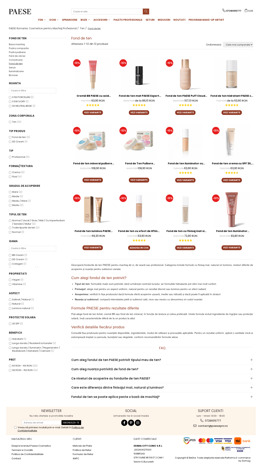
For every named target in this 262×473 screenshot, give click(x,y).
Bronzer (13, 75)
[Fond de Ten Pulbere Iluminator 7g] (139, 142)
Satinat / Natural (21, 299)
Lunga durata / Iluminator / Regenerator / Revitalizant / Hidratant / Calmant (36, 349)
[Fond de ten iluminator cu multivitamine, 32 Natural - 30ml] (185, 142)
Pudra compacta (19, 48)
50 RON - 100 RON (22, 365)
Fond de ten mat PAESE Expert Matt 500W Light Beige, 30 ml (139, 96)
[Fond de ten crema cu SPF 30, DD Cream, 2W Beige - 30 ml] (231, 142)
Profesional (18, 157)
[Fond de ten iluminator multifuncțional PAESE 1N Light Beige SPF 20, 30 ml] (231, 209)
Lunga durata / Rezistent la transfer (32, 343)
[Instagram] (138, 423)
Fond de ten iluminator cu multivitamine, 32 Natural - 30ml (185, 163)
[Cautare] (146, 11)
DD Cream (18, 141)
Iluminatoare (16, 71)
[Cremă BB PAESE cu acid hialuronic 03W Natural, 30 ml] (92, 74)
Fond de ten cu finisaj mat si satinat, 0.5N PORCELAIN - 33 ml (185, 231)
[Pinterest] (131, 423)
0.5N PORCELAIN (21, 97)
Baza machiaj (17, 44)
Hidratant (17, 339)
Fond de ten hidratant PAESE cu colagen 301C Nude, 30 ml (231, 96)
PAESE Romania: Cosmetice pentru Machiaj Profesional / (44, 28)
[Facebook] (124, 423)
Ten (14, 121)
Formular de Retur (83, 454)
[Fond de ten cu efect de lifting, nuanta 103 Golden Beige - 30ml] (139, 209)
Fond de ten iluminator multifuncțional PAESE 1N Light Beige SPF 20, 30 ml (232, 231)
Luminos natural (21, 308)
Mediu (15, 205)
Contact (16, 458)
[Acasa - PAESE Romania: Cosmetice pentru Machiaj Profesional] (27, 11)
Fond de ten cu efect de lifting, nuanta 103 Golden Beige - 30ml (139, 231)
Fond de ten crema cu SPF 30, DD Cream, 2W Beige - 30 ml (231, 163)
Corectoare (16, 60)
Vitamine (17, 284)
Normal (16, 232)
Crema (16, 172)
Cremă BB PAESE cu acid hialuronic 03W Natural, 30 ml (93, 96)
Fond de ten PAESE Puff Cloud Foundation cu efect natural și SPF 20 (185, 96)
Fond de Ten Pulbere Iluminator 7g (139, 163)
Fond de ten (16, 63)
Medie (15, 196)
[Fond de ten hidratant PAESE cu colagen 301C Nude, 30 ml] (231, 74)
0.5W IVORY (18, 101)
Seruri (12, 67)
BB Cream (18, 255)
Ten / (83, 28)
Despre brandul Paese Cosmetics (31, 445)
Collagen (17, 263)
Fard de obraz (17, 56)
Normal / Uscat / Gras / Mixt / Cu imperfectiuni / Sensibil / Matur (38, 222)
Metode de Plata (82, 445)
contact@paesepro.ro (212, 426)
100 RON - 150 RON (22, 370)
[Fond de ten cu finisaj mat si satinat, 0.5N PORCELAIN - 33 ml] (185, 209)
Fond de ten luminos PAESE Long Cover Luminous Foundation (93, 231)
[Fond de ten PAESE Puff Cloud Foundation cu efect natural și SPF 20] (185, 74)
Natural (16, 303)
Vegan (16, 279)
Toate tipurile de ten (23, 227)
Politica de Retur (82, 450)
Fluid (14, 176)
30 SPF (15, 323)
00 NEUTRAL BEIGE (22, 106)
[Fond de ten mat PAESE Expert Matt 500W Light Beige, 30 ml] (139, 74)
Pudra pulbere (17, 52)
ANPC (76, 458)
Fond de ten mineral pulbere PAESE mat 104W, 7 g (92, 163)
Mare (15, 192)
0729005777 (212, 421)
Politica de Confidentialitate (27, 454)
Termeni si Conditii (22, 450)
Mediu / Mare (19, 201)
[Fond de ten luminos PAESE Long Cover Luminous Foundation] (92, 209)
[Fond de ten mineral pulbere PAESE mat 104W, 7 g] (92, 142)
